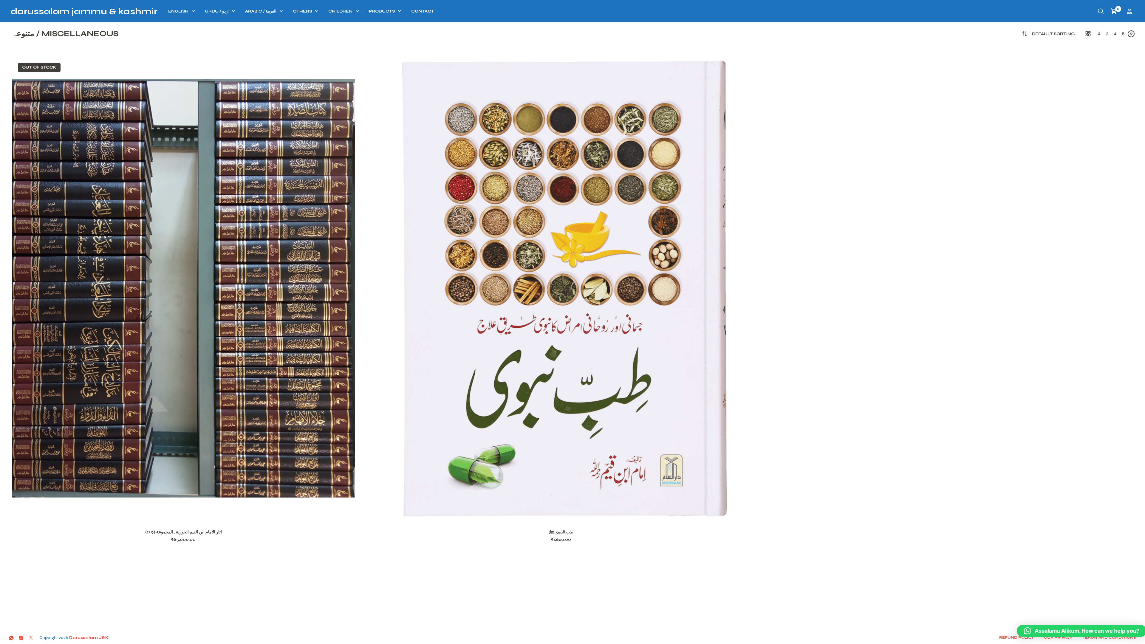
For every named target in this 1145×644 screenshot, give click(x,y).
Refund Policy (1016, 637)
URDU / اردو (217, 11)
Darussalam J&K (89, 637)
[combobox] (1053, 34)
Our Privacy (1058, 637)
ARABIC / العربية (260, 11)
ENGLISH (178, 11)
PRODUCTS (382, 11)
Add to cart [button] (569, 516)
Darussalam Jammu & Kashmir (84, 11)
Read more (191, 516)
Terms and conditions (1109, 637)
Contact (422, 11)
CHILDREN (340, 11)
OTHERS (302, 11)
